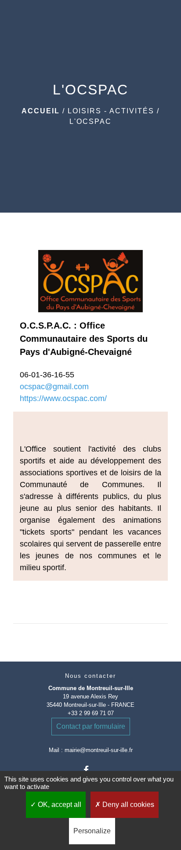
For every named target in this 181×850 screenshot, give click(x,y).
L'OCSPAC (90, 121)
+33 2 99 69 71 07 (91, 713)
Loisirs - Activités (111, 111)
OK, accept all (58, 804)
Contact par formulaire (90, 726)
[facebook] (90, 770)
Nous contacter (90, 676)
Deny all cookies (127, 804)
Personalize (92, 831)
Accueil (41, 111)
